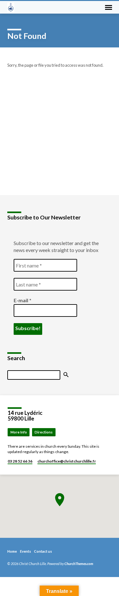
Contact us (43, 551)
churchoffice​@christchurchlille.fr (66, 461)
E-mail (22, 300)
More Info (18, 432)
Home (12, 551)
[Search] (66, 375)
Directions (44, 432)
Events (25, 551)
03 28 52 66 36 (20, 461)
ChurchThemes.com (78, 564)
